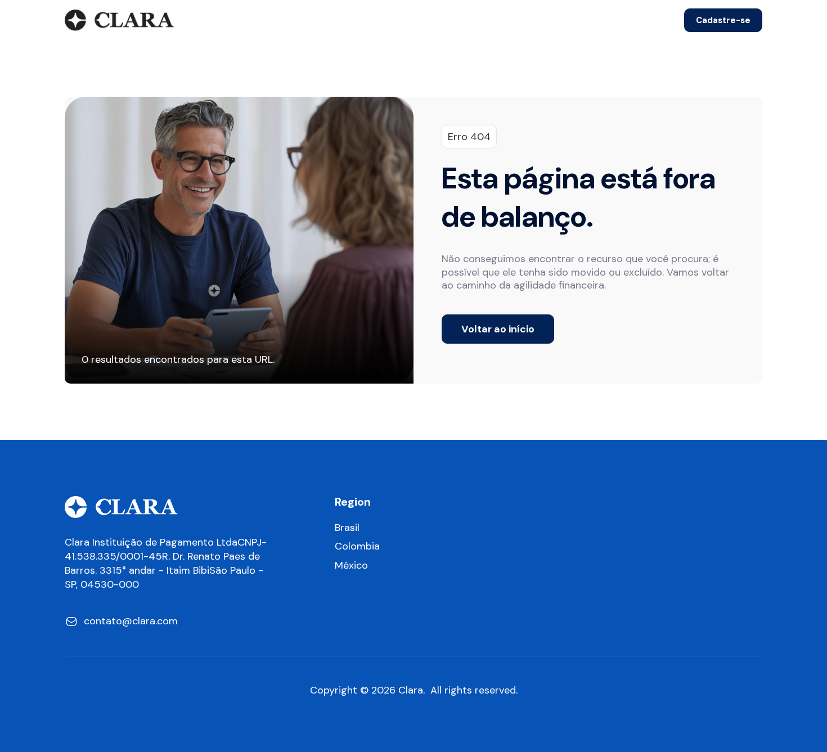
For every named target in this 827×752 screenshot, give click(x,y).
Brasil (347, 527)
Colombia (357, 546)
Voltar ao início (497, 329)
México (351, 565)
